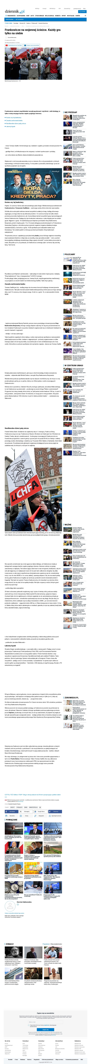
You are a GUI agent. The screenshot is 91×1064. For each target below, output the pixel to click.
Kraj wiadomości (56, 944)
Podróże (24, 1053)
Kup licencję (20, 801)
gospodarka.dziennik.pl (14, 26)
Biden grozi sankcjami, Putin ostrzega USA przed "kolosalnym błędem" (14, 916)
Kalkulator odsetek (79, 1050)
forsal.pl (44, 8)
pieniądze (19, 807)
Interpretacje (8, 1052)
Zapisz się (45, 1029)
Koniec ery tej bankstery (14, 117)
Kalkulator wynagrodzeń (80, 1053)
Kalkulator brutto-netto (80, 1052)
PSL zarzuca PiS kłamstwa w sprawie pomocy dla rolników (52, 855)
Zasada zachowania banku (14, 120)
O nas (16, 1059)
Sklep (84, 8)
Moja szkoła (41, 1048)
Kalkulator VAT (78, 1048)
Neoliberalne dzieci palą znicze (16, 123)
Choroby (57, 1050)
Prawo (56, 1043)
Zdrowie (24, 1052)
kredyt (12, 807)
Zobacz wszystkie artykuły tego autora (14, 913)
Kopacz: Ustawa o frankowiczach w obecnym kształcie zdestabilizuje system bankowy (32, 857)
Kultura (40, 1055)
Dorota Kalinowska (12, 37)
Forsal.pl (7, 1048)
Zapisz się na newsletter (33, 45)
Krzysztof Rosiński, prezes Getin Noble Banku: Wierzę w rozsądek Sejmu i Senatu (32, 837)
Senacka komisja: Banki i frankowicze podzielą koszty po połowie (32, 877)
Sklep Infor (7, 1053)
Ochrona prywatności (47, 1059)
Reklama (22, 1059)
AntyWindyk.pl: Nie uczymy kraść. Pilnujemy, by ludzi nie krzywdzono (13, 837)
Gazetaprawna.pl (9, 1045)
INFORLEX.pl (52, 8)
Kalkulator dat (78, 1043)
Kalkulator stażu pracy (80, 1047)
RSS (82, 1059)
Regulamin (36, 1059)
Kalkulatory (78, 1041)
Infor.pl (6, 1043)
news (23, 26)
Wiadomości (25, 1048)
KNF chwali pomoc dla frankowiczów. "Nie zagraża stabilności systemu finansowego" (52, 877)
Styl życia (57, 1053)
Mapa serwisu (59, 1059)
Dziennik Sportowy (43, 23)
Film (39, 1052)
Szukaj (83, 11)
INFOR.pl (37, 8)
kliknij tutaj (54, 1035)
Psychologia (58, 1052)
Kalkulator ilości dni (79, 1045)
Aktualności (20, 19)
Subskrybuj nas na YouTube (15, 45)
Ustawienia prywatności (72, 1059)
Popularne (46, 944)
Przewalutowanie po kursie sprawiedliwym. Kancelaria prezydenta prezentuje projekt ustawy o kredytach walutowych (14, 857)
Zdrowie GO (22, 23)
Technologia (25, 1045)
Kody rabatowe (41, 1045)
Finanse (57, 1045)
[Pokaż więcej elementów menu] (85, 16)
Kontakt (10, 1059)
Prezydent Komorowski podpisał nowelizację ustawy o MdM (14, 877)
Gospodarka (9, 19)
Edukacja (40, 1047)
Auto (24, 1043)
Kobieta (40, 1043)
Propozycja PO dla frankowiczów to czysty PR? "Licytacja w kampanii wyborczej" (52, 897)
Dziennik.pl (25, 1041)
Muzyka (40, 1053)
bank (25, 807)
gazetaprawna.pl (77, 8)
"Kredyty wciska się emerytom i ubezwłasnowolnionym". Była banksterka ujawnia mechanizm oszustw (52, 838)
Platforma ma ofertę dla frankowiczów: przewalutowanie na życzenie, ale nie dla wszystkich (13, 897)
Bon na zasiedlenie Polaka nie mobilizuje (33, 895)
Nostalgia (16, 23)
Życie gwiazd (41, 1050)
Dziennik (6, 26)
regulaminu (46, 1025)
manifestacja (33, 807)
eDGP (6, 1047)
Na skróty (7, 1041)
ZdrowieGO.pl (67, 8)
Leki (56, 1047)
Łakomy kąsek (10, 126)
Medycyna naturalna (59, 1048)
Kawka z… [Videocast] (31, 23)
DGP (60, 8)
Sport (24, 1050)
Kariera (29, 1059)
